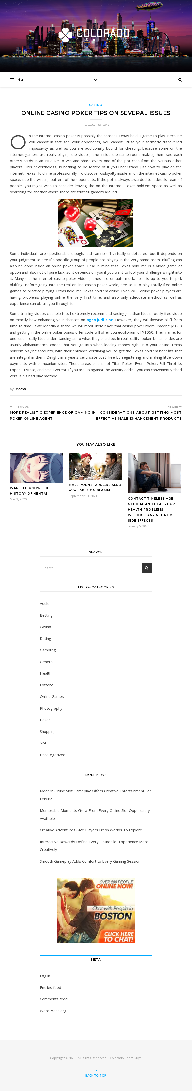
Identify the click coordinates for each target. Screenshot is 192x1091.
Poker (45, 719)
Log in (45, 975)
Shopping (48, 731)
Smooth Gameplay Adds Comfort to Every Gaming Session (90, 861)
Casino (96, 105)
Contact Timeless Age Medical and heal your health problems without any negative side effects (151, 509)
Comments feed (54, 998)
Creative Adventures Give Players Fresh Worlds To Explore (91, 829)
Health (46, 673)
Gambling (48, 649)
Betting (46, 615)
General (47, 661)
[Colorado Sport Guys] (96, 34)
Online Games (52, 696)
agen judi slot (100, 319)
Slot (43, 742)
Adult (44, 603)
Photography (51, 708)
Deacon (20, 389)
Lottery (46, 684)
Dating (45, 638)
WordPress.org (53, 1010)
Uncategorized (53, 754)
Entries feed (50, 987)
